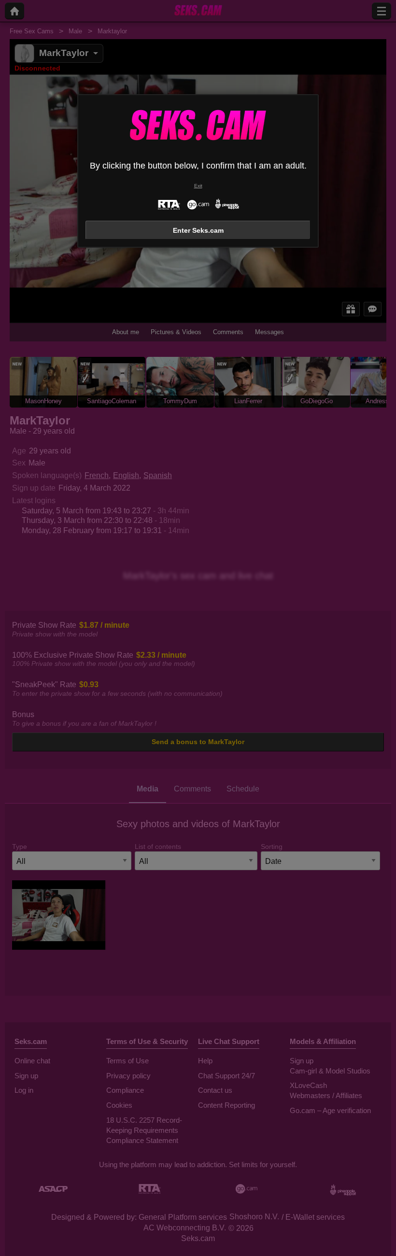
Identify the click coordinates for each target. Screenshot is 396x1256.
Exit (198, 185)
